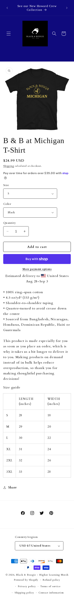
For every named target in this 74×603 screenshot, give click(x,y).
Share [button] (12, 487)
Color (7, 204)
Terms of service (50, 586)
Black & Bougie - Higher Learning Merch (42, 574)
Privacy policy (27, 586)
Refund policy (51, 580)
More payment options (37, 269)
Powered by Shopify (26, 580)
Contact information (51, 592)
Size (6, 185)
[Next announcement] (67, 8)
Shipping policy (24, 592)
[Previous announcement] (7, 8)
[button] (8, 33)
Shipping (8, 166)
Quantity (9, 223)
